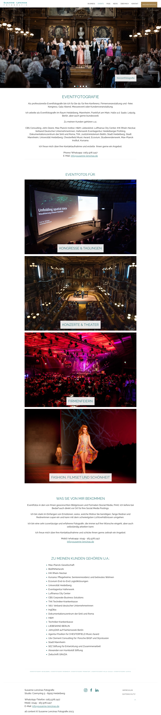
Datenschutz (128, 694)
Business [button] (91, 4)
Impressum (127, 690)
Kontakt (134, 4)
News (115, 4)
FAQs (108, 4)
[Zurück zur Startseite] (15, 4)
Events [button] (101, 4)
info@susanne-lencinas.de (84, 155)
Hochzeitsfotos (149, 4)
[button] (135, 700)
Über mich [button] (124, 4)
